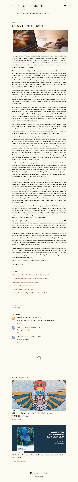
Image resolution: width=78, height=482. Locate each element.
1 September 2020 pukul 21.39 (32, 327)
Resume (26, 13)
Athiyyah (20, 327)
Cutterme (47, 13)
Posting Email (21, 305)
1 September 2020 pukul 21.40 (32, 336)
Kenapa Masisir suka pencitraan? (23, 289)
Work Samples (36, 13)
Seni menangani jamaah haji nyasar (23, 286)
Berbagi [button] (14, 305)
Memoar (17, 307)
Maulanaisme (30, 5)
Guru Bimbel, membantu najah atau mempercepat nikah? (30, 278)
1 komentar (20, 419)
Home (19, 13)
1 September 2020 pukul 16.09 (32, 317)
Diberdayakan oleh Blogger (40, 473)
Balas (19, 323)
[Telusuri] (65, 5)
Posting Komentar (22, 461)
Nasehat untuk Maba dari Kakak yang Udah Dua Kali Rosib (31, 275)
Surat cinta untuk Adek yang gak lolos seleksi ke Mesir (30, 293)
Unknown (20, 317)
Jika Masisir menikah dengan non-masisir (26, 282)
